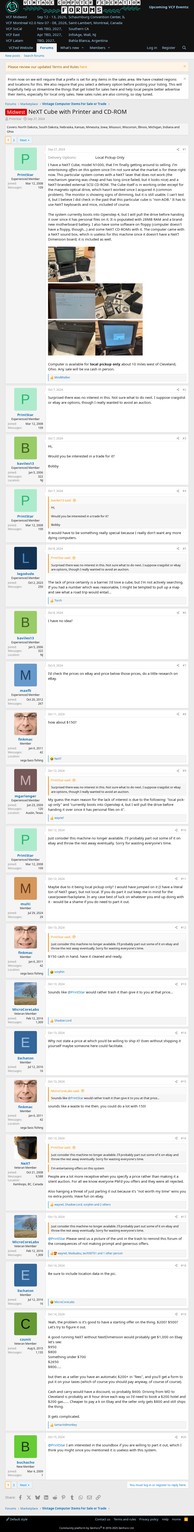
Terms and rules (125, 1519)
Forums (46, 47)
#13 (183, 984)
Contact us (102, 1519)
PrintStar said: (61, 558)
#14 (183, 1033)
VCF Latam (14, 40)
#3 (184, 438)
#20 (183, 1437)
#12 (183, 928)
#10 (183, 830)
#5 (184, 549)
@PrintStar (76, 992)
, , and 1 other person (90, 1253)
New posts (12, 55)
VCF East (13, 34)
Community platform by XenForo (96, 1528)
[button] (82, 47)
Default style (18, 1519)
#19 (183, 1314)
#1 (184, 149)
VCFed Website (21, 47)
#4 (184, 491)
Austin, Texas (34, 813)
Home (176, 1519)
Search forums (34, 55)
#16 (183, 1138)
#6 (184, 613)
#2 (184, 390)
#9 (184, 771)
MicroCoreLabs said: (65, 1091)
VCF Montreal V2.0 (21, 22)
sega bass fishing (31, 760)
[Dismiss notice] (184, 66)
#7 (184, 665)
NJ (41, 480)
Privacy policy (149, 1519)
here (83, 66)
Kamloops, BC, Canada (28, 1184)
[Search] (184, 47)
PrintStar (15, 119)
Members (97, 47)
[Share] (178, 149)
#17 (183, 1217)
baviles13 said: (61, 500)
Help (165, 1519)
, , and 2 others (82, 1205)
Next (23, 140)
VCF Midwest (16, 16)
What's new (69, 47)
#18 (183, 1266)
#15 (183, 1082)
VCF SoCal (14, 28)
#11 (183, 879)
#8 (184, 714)
